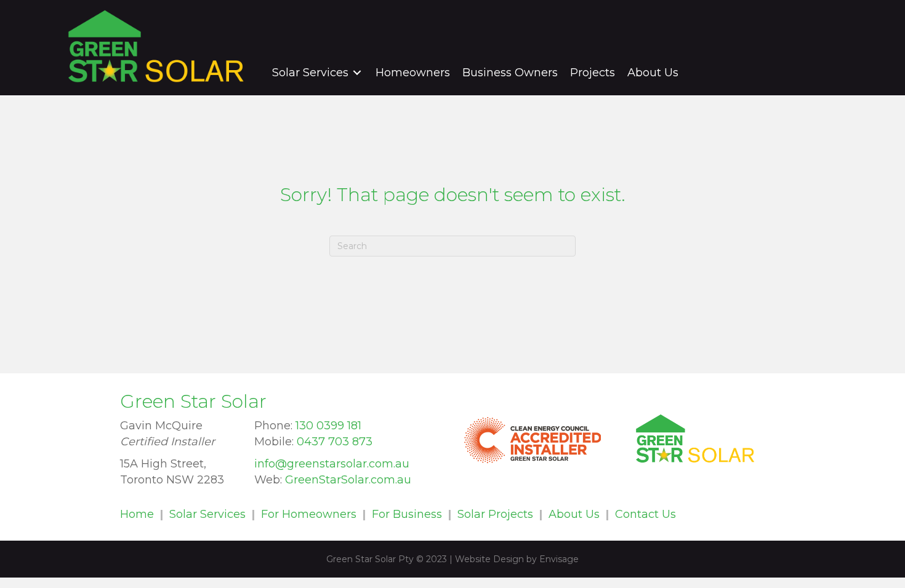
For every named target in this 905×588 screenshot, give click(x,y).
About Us (574, 514)
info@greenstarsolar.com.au (331, 464)
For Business (407, 514)
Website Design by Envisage (517, 559)
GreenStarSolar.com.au (348, 480)
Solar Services (207, 514)
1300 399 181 (792, 46)
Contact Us (645, 514)
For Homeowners (308, 514)
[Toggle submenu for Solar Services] (357, 72)
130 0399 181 (328, 425)
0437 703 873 (334, 441)
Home (137, 514)
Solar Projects (495, 514)
